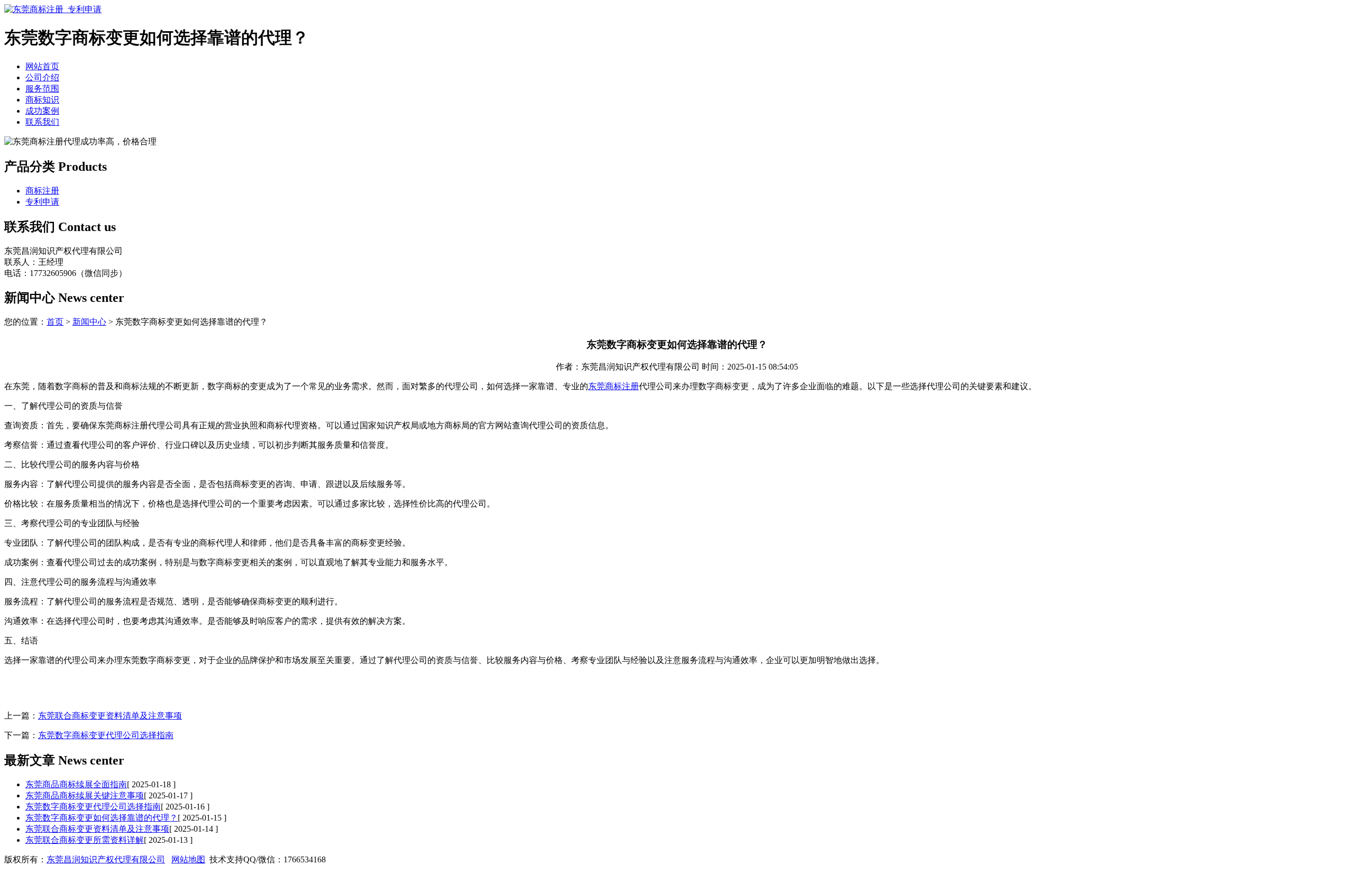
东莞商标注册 (613, 386)
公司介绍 (42, 77)
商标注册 (42, 190)
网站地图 (188, 859)
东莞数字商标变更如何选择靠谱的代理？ (101, 817)
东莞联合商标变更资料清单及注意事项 (110, 715)
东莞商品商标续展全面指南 (76, 784)
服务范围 (42, 88)
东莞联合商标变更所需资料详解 (84, 839)
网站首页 (42, 66)
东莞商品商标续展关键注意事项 (84, 795)
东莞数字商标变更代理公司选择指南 (105, 735)
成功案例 (42, 110)
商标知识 (42, 99)
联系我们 (42, 121)
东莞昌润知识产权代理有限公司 (106, 859)
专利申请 (42, 201)
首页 (55, 321)
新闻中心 (89, 321)
